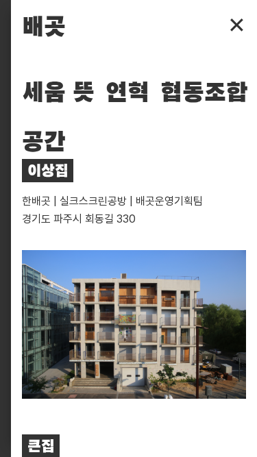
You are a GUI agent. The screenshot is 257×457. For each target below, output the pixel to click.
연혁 (127, 93)
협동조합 (204, 93)
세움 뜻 (58, 93)
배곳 (44, 27)
